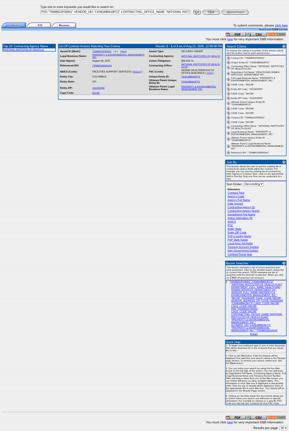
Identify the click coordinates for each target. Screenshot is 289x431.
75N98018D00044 (102, 65)
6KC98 (96, 93)
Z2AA (210, 73)
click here (281, 25)
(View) (123, 51)
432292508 (98, 88)
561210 (137, 71)
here (230, 39)
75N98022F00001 (102, 51)
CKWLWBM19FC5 (190, 76)
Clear (254, 334)
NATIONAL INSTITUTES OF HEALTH (200, 56)
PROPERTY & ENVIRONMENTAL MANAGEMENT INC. (198, 87)
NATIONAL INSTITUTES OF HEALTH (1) (24, 50)
